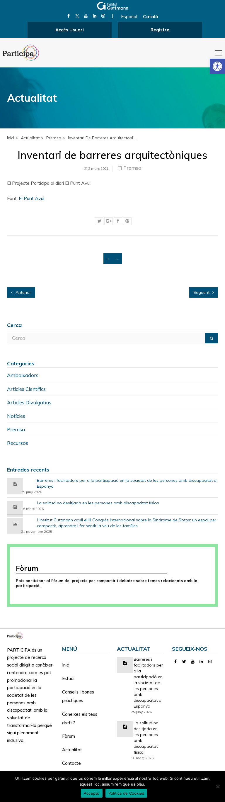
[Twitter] (184, 661)
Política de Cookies (126, 793)
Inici (10, 137)
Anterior (22, 292)
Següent (202, 292)
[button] (217, 66)
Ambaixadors (22, 375)
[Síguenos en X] (77, 16)
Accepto (92, 793)
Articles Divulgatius (29, 402)
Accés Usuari (69, 30)
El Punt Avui (31, 198)
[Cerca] (211, 338)
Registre (160, 30)
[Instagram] (103, 16)
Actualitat (72, 749)
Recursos (17, 443)
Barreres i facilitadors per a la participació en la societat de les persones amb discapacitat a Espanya (127, 483)
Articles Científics (26, 389)
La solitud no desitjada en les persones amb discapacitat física (98, 503)
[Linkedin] (94, 16)
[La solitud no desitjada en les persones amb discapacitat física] (15, 506)
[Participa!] (17, 635)
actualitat (30, 137)
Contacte (71, 763)
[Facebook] (68, 16)
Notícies (16, 416)
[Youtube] (86, 16)
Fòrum (68, 736)
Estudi (68, 678)
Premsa (53, 137)
